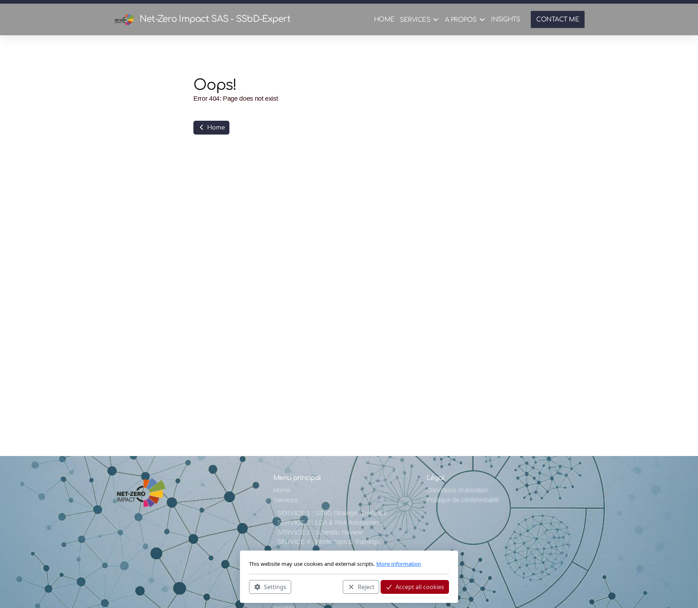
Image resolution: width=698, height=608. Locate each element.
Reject (366, 587)
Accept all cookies (420, 587)
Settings (275, 587)
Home (215, 127)
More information (398, 563)
